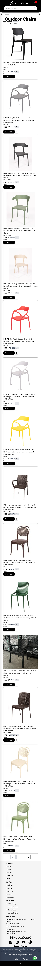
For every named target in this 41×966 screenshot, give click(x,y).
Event (8, 879)
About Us (9, 891)
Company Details (12, 913)
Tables (8, 869)
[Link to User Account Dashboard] (20, 963)
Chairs (8, 866)
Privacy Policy (11, 904)
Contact (9, 888)
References (10, 897)
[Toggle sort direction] (4, 23)
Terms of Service (12, 907)
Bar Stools (9, 875)
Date (15, 23)
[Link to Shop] (4, 963)
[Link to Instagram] (17, 942)
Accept (25, 959)
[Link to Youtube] (23, 942)
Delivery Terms (11, 910)
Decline (15, 959)
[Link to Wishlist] (36, 963)
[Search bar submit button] (35, 8)
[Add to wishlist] (16, 76)
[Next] (29, 857)
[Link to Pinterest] (30, 942)
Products (9, 885)
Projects (9, 894)
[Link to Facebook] (10, 942)
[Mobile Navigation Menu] (5, 3)
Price (9, 23)
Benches (9, 872)
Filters (7, 14)
